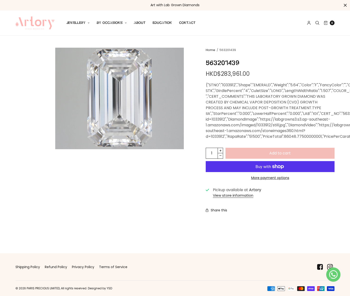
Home (210, 50)
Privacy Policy (83, 267)
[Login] (309, 22)
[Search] (317, 22)
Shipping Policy (27, 267)
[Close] (345, 5)
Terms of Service (113, 267)
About (139, 23)
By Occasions (110, 23)
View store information (233, 195)
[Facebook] (320, 267)
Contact (187, 23)
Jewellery (75, 23)
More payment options (270, 177)
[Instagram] (330, 267)
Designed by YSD (100, 288)
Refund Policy (56, 267)
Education (162, 23)
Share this (219, 210)
